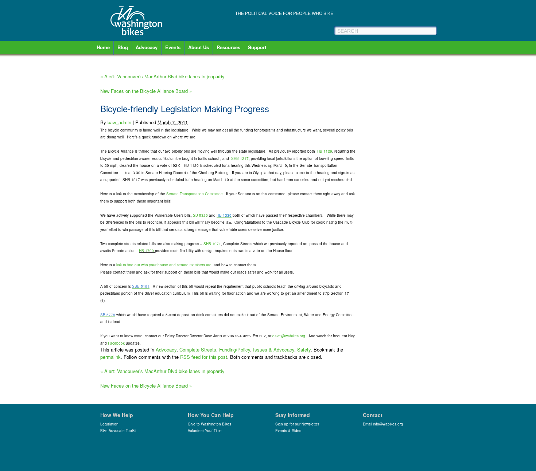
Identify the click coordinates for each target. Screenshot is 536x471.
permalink (110, 356)
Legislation (109, 424)
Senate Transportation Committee (194, 193)
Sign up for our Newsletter (297, 424)
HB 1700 (146, 250)
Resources (228, 47)
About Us (198, 47)
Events (172, 47)
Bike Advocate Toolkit (118, 430)
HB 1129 (324, 151)
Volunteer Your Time (205, 430)
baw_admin (119, 122)
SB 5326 (200, 215)
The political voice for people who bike (284, 13)
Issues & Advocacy (273, 349)
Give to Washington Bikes (209, 424)
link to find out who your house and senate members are (163, 264)
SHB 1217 (240, 158)
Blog (122, 47)
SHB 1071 (212, 243)
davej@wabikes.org (288, 335)
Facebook (116, 343)
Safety (304, 349)
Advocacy (147, 47)
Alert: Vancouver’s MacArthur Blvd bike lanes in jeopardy (162, 76)
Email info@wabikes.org (383, 424)
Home (103, 47)
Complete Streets (197, 349)
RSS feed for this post (203, 356)
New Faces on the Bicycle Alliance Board (146, 90)
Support (257, 47)
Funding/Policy (234, 349)
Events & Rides (288, 430)
